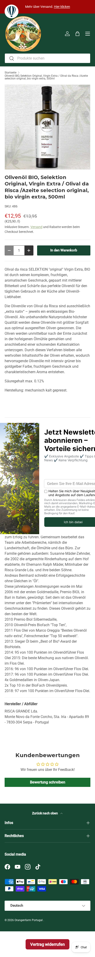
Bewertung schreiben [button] (47, 782)
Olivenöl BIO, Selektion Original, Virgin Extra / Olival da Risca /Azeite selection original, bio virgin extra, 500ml (46, 77)
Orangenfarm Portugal (29, 920)
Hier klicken (62, 7)
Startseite (10, 72)
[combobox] (47, 58)
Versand (36, 227)
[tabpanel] (47, 581)
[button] (77, 34)
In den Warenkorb (63, 250)
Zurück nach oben (45, 813)
